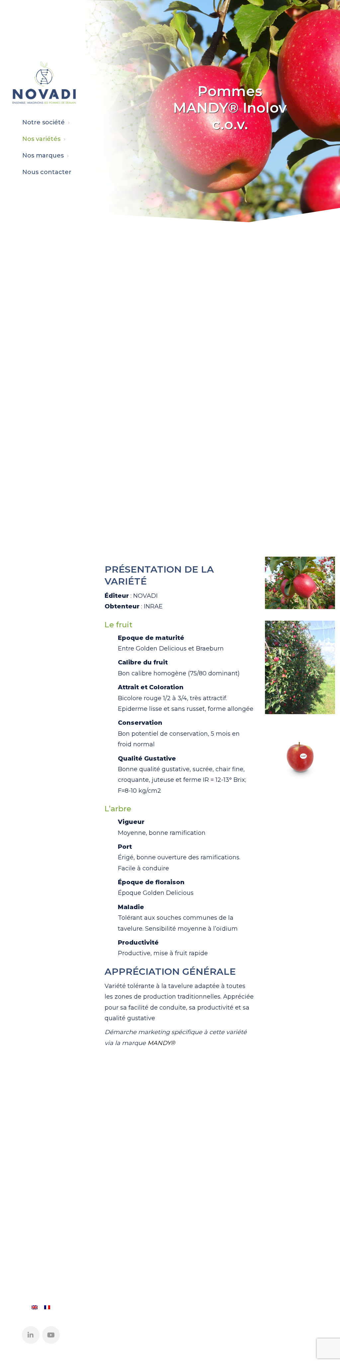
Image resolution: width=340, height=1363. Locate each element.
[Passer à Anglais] (34, 1307)
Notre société (43, 122)
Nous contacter (46, 172)
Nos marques (43, 155)
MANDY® (161, 1043)
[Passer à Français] (47, 1307)
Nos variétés (41, 139)
